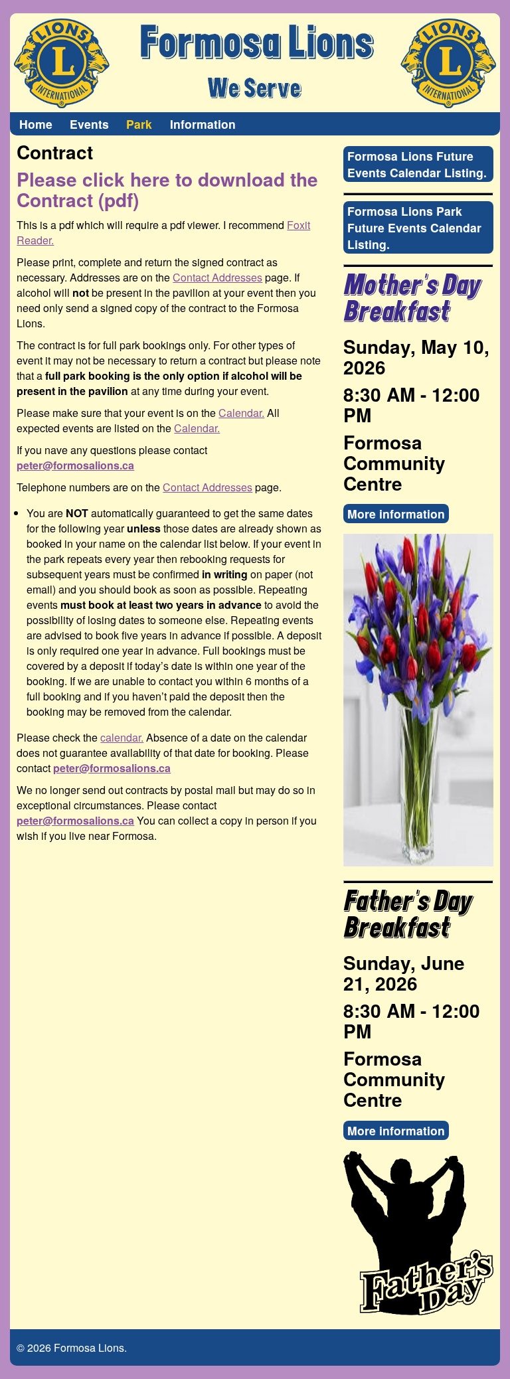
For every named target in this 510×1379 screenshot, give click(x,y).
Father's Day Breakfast (407, 915)
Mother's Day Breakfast (411, 299)
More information (396, 513)
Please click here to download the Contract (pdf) (167, 189)
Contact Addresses (217, 277)
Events (89, 124)
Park (139, 124)
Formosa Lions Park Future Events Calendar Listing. (414, 227)
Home (35, 124)
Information (203, 124)
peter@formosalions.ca (75, 465)
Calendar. (241, 412)
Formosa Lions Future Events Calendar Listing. (417, 164)
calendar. (121, 737)
